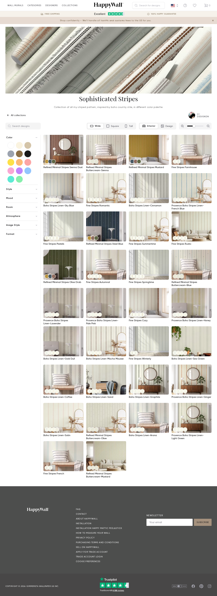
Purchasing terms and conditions (97, 542)
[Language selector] (174, 5)
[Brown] (19, 153)
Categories (34, 5)
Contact (81, 514)
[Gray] (10, 153)
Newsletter (154, 515)
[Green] (19, 179)
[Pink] (10, 170)
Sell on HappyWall (87, 547)
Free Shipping (52, 14)
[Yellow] (10, 162)
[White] (10, 145)
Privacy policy (85, 537)
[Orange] (19, 162)
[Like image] (79, 138)
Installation (83, 523)
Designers (51, 5)
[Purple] (19, 170)
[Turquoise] (10, 179)
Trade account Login (89, 556)
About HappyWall (87, 518)
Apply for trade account (92, 552)
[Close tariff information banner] (213, 20)
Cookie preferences (88, 561)
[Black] (27, 153)
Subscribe (203, 522)
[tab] (95, 126)
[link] (47, 161)
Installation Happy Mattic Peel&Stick (99, 528)
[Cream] (19, 145)
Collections (70, 5)
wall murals (15, 5)
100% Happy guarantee (163, 14)
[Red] (27, 162)
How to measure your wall (93, 533)
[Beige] (27, 145)
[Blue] (27, 170)
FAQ (78, 509)
